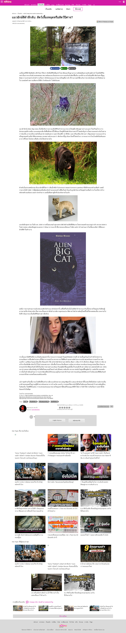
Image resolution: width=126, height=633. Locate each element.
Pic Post (67, 5)
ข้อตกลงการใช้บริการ (27, 629)
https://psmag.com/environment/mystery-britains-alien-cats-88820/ (36, 398)
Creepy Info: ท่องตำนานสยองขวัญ (41, 602)
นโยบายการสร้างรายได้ (60, 629)
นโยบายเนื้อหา (50, 629)
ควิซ (73, 4)
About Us (70, 629)
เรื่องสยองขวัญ (43, 401)
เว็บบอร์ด (41, 4)
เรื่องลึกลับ (33, 401)
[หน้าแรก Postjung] (7, 1)
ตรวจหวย (34, 4)
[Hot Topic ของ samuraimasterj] (23, 411)
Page (89, 5)
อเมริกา (26, 131)
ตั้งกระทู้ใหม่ (63, 616)
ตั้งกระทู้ (78, 9)
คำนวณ (78, 4)
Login (57, 420)
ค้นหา (68, 9)
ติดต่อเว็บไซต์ (77, 629)
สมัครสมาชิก (76, 420)
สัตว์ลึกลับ (54, 401)
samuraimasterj (20, 23)
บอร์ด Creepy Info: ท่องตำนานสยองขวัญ (32, 13)
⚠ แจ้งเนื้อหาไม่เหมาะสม (103, 406)
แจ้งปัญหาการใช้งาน (87, 629)
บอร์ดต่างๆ (59, 9)
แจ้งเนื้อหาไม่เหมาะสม (99, 629)
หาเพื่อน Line (60, 4)
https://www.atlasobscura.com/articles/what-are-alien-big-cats (35, 397)
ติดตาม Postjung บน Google (106, 21)
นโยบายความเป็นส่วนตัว (39, 629)
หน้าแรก (26, 4)
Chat (52, 5)
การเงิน (84, 4)
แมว (25, 401)
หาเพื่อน (47, 4)
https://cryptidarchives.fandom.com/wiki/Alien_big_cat (39, 395)
